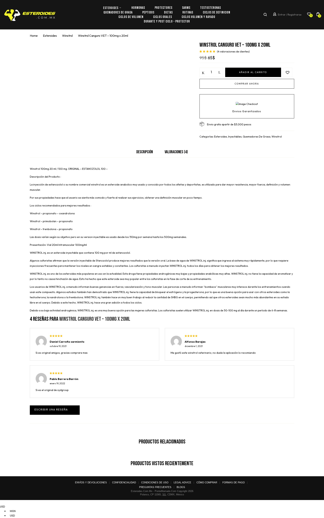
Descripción (144, 152)
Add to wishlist (287, 72)
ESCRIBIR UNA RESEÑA (55, 410)
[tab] (144, 153)
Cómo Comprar (206, 482)
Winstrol (67, 35)
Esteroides (50, 35)
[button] (318, 15)
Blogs (181, 487)
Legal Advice (182, 482)
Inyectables (235, 136)
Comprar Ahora (247, 83)
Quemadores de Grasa (256, 136)
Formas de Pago (233, 482)
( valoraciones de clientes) (233, 51)
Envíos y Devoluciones (91, 482)
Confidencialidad (124, 482)
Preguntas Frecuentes (155, 487)
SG (164, 494)
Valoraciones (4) (176, 152)
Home (34, 35)
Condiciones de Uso (154, 482)
